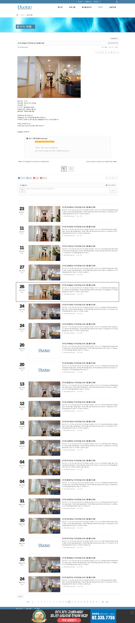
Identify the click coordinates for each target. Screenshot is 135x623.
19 (87, 602)
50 (102, 602)
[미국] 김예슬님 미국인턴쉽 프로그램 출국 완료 (31, 43)
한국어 (96, 1)
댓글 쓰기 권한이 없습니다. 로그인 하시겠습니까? (40, 188)
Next (107, 602)
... (35, 602)
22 (96, 602)
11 (62, 602)
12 (66, 602)
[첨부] (117, 52)
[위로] (105, 52)
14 (72, 602)
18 (84, 602)
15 (75, 602)
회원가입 (88, 1)
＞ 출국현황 (28, 15)
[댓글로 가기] (111, 52)
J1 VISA (37, 608)
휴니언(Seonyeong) (23, 47)
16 (78, 602)
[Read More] (67, 214)
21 (93, 602)
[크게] (99, 52)
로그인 (80, 1)
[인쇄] (114, 52)
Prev (28, 602)
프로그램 (28, 608)
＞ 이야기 (22, 15)
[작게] (102, 52)
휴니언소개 (19, 608)
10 (60, 602)
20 (90, 602)
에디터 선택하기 (111, 185)
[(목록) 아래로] (108, 52)
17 (81, 602)
